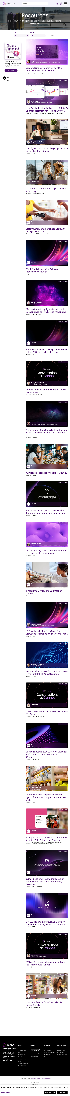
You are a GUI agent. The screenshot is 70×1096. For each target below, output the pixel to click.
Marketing (34, 1007)
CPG (33, 73)
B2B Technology (60, 113)
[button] (57, 3)
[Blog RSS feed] (4, 78)
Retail (54, 233)
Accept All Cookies (50, 1092)
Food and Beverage (39, 73)
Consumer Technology (37, 886)
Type (15, 32)
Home (34, 153)
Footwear (42, 193)
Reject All (62, 1092)
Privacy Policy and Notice (17, 1089)
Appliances (48, 113)
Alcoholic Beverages (37, 113)
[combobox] (21, 35)
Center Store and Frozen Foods (48, 842)
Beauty (37, 193)
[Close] (67, 1087)
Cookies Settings (5, 1092)
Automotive (53, 113)
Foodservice (50, 233)
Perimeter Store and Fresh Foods (45, 843)
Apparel (43, 113)
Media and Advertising (37, 394)
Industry (32, 32)
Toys (33, 354)
